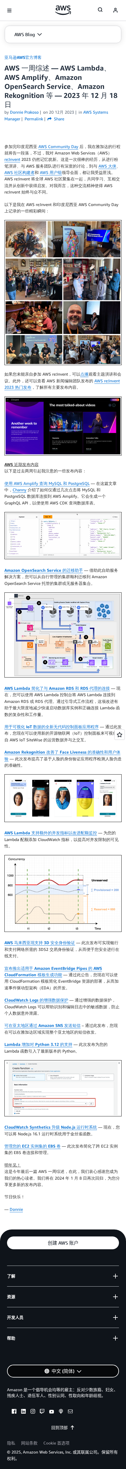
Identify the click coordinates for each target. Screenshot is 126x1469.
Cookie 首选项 (56, 1442)
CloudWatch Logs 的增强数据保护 (36, 999)
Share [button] (58, 118)
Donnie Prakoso (24, 112)
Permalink (34, 118)
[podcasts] (61, 1412)
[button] (28, 34)
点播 (84, 374)
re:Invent (12, 159)
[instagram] (32, 1412)
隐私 (11, 1442)
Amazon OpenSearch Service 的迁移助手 (43, 570)
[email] (70, 1412)
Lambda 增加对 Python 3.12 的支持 (38, 1044)
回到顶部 (59, 1427)
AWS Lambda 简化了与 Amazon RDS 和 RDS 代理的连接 (57, 688)
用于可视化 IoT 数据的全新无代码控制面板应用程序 (51, 726)
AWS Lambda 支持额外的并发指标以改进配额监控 (50, 832)
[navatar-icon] (115, 10)
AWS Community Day (58, 146)
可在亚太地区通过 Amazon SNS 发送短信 (42, 1025)
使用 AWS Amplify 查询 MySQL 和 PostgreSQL (47, 483)
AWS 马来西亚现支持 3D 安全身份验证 (39, 942)
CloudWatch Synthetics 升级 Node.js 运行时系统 (50, 1127)
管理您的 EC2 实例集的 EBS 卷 (32, 1145)
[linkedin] (23, 1412)
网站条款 (29, 1442)
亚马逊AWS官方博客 (23, 57)
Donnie (16, 1209)
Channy (19, 489)
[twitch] (42, 1412)
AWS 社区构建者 (19, 172)
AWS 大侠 (107, 165)
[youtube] (51, 1412)
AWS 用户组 (51, 172)
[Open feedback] (119, 734)
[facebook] (14, 1412)
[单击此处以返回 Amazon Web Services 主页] (63, 10)
